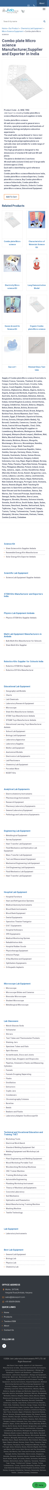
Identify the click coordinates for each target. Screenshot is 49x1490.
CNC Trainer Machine (15, 1171)
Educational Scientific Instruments (33, 1368)
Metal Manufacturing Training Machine (23, 1204)
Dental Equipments (14, 917)
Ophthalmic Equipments (16, 963)
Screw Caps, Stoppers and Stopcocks (22, 1059)
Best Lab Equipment (13, 1250)
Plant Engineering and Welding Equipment (24, 1159)
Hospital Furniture (14, 897)
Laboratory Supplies (15, 744)
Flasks (9, 1078)
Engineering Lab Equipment (17, 831)
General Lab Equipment (16, 1254)
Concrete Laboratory (15, 1192)
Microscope (11, 708)
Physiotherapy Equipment (17, 951)
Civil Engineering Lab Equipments (20, 867)
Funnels (9, 1070)
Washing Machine (13, 1208)
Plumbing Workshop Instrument (19, 1183)
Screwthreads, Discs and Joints (20, 1055)
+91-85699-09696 (12, 1301)
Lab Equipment (11, 1229)
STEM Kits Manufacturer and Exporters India (23, 595)
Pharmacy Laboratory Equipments (20, 806)
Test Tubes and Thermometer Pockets (23, 1038)
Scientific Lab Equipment (16, 573)
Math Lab (14, 1377)
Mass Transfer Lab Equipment (19, 855)
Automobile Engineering (16, 1179)
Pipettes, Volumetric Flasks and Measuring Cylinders (23, 1064)
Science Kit (9, 544)
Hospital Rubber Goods (16, 946)
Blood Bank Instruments (16, 909)
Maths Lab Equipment (15, 748)
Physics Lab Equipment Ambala (19, 613)
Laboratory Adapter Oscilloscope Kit (22, 1116)
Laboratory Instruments (16, 1233)
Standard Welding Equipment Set (20, 1147)
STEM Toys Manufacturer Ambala (20, 716)
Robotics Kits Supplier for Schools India (23, 661)
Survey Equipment (13, 840)
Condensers (11, 1095)
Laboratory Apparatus (15, 740)
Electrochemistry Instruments (19, 794)
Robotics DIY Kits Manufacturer (19, 670)
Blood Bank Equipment (15, 913)
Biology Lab (11, 1258)
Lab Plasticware (13, 760)
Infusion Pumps (12, 955)
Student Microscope (15, 1001)
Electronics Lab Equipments (18, 756)
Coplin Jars (11, 1091)
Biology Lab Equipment (16, 735)
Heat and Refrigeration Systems (20, 901)
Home (4, 28)
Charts (9, 695)
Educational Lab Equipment (17, 686)
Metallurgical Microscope (17, 1005)
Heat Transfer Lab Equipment (18, 844)
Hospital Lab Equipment (15, 892)
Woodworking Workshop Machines (21, 1167)
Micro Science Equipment (12, 31)
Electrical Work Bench (15, 1143)
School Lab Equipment (15, 731)
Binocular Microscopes (16, 996)
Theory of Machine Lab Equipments (21, 1188)
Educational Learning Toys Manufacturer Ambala (23, 725)
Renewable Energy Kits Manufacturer (22, 552)
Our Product (14, 28)
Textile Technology (14, 1213)
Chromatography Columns (17, 1099)
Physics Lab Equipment (23, 1372)
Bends (8, 1108)
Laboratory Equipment (20, 1375)
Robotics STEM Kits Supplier (18, 666)
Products (8, 1317)
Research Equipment (15, 802)
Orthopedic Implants (15, 967)
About (41, 3)
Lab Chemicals (12, 699)
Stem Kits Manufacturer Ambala (20, 712)
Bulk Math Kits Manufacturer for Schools (24, 641)
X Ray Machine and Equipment (19, 959)
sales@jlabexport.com (15, 1297)
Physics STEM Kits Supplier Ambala (21, 618)
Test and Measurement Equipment (21, 859)
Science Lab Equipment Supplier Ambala (23, 577)
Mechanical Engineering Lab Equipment (23, 863)
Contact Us (9, 1330)
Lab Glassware (11, 1021)
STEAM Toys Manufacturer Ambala (21, 720)
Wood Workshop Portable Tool (19, 1163)
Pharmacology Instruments (18, 798)
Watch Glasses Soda (15, 1026)
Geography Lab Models (16, 691)
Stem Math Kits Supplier (16, 645)
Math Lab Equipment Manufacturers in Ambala (23, 635)
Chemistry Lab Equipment (32, 28)
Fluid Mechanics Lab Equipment (19, 872)
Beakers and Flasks (14, 1112)
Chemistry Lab (12, 1267)
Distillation (11, 1083)
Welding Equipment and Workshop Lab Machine (21, 1152)
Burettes (10, 1103)
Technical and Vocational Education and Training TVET (23, 1133)
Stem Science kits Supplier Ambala (21, 548)
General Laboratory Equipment (19, 810)
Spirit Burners (12, 1051)
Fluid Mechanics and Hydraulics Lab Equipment (20, 849)
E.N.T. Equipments (14, 926)
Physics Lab (11, 1263)
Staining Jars (12, 1042)
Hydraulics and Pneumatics (18, 1200)
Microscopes (42, 1377)
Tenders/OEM (10, 1321)
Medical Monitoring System (18, 938)
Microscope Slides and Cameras (20, 992)
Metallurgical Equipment (16, 835)
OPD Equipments (13, 934)
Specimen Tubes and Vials (17, 1046)
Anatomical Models (14, 752)
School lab (6, 1377)
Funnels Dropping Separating (18, 1074)
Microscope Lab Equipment (17, 983)
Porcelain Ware (12, 769)
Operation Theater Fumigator (19, 922)
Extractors (10, 1087)
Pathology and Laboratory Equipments (22, 815)
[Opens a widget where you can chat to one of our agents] (39, 1485)
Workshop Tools (13, 1139)
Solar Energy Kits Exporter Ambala (21, 557)
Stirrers (9, 1034)
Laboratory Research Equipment (20, 703)
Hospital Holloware (14, 930)
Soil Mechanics (12, 1196)
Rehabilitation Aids (14, 942)
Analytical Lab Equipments (17, 789)
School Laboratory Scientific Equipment (20, 1370)
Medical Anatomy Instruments (19, 905)
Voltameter (11, 1030)
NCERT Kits (11, 773)
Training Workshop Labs (16, 1175)
